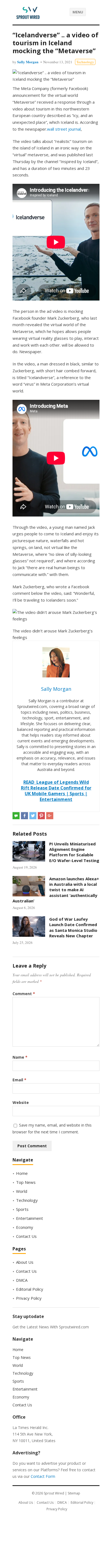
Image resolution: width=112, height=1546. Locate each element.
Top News (26, 1182)
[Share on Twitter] (32, 815)
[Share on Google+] (49, 815)
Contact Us (26, 1236)
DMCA (21, 1280)
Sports (22, 1209)
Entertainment (29, 1218)
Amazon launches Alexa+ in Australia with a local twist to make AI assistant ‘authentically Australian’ (56, 889)
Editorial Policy (29, 1289)
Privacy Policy (29, 1298)
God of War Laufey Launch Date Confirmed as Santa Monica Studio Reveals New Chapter (73, 927)
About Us (24, 1262)
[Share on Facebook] (24, 815)
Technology (85, 61)
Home (22, 1173)
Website (21, 1102)
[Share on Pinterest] (41, 815)
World (21, 1191)
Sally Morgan (27, 61)
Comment (24, 993)
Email (19, 1079)
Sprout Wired (54, 1493)
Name (20, 1057)
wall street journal (64, 129)
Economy (24, 1227)
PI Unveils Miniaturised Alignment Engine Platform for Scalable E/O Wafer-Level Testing (74, 852)
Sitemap (74, 1493)
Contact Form (43, 1476)
